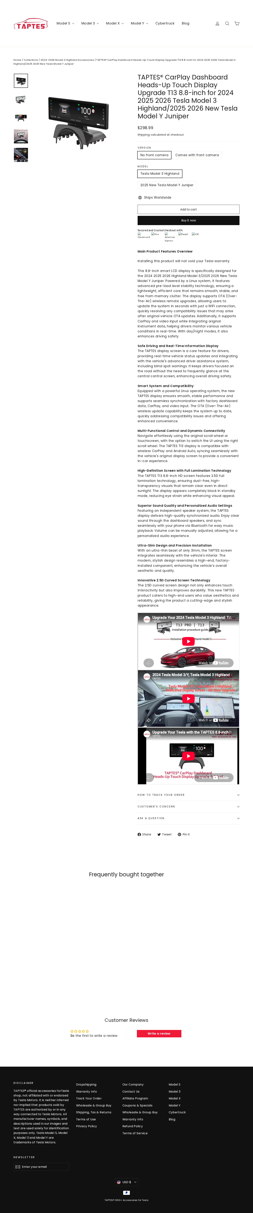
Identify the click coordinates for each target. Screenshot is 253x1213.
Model (143, 166)
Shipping (144, 135)
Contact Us (131, 1091)
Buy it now (188, 220)
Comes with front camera (197, 155)
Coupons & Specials (137, 1105)
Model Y (138, 23)
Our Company (133, 1084)
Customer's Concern (156, 806)
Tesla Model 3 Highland (159, 173)
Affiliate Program (135, 1098)
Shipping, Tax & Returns (93, 1112)
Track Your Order (89, 1098)
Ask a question (151, 818)
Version (144, 147)
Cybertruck (164, 23)
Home (17, 60)
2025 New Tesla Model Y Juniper (167, 185)
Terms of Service (135, 1133)
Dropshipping (86, 1084)
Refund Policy (132, 1126)
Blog (185, 23)
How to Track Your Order (161, 795)
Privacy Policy (86, 1126)
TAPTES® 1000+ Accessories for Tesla (126, 1200)
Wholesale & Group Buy (93, 1105)
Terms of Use (86, 1119)
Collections (31, 60)
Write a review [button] (159, 1033)
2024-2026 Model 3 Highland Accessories (67, 60)
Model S (64, 23)
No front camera (154, 155)
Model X (113, 23)
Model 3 (88, 23)
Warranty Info (86, 1091)
